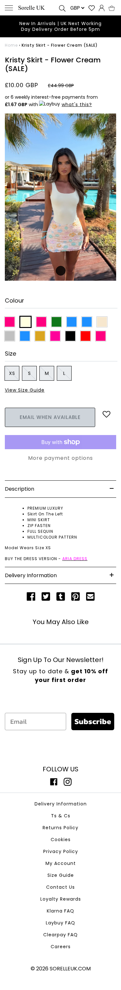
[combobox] (77, 7)
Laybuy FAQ (60, 923)
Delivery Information (61, 804)
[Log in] (101, 8)
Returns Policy (60, 827)
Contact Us (60, 887)
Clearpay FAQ (60, 934)
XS (12, 373)
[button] (111, 8)
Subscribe (93, 721)
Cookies (61, 839)
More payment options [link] (60, 458)
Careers (61, 946)
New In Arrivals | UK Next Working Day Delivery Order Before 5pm (60, 26)
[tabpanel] (60, 197)
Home (11, 45)
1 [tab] (61, 271)
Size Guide (60, 875)
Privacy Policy (60, 851)
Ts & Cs (60, 816)
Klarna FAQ (60, 911)
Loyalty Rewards (60, 899)
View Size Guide (25, 390)
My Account (60, 863)
